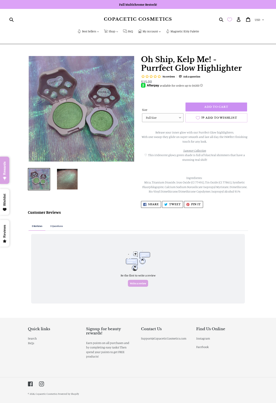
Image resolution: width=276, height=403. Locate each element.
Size (144, 110)
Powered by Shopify (68, 393)
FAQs (31, 343)
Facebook (202, 347)
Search (32, 338)
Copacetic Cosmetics (138, 19)
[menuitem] (88, 31)
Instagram (203, 338)
